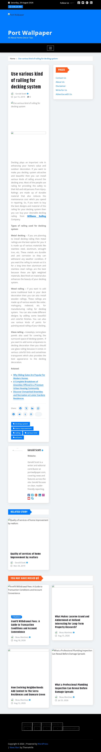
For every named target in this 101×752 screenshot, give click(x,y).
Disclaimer (61, 86)
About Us (60, 82)
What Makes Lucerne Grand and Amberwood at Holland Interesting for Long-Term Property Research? (72, 622)
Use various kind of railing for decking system (38, 58)
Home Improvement (23, 428)
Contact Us (61, 78)
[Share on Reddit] (19, 414)
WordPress (43, 743)
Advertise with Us (64, 94)
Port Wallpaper (30, 32)
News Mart (15, 747)
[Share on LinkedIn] (32, 408)
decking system (21, 424)
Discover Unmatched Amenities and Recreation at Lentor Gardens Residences (29, 395)
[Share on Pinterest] (13, 414)
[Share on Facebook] (20, 408)
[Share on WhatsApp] (38, 408)
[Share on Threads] (31, 414)
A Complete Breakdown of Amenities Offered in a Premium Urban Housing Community (28, 385)
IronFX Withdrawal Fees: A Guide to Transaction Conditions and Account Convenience (25, 626)
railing (17, 433)
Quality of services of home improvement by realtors (25, 556)
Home (12, 58)
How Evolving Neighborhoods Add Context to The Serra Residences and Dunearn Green (28, 691)
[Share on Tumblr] (25, 414)
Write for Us (61, 90)
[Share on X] (26, 408)
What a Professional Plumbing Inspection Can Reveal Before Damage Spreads (71, 688)
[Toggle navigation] (50, 48)
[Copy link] (38, 414)
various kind (32, 433)
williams (18, 437)
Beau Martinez (21, 637)
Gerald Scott (20, 93)
